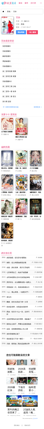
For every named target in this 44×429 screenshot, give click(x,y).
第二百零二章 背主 (9, 96)
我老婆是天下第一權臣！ (16, 339)
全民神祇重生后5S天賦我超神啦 (18, 277)
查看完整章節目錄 (12, 107)
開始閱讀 (21, 32)
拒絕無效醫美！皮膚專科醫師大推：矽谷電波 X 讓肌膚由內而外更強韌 (11, 370)
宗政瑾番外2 (7, 81)
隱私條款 (17, 425)
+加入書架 (32, 32)
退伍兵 (9, 297)
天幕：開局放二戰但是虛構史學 (18, 344)
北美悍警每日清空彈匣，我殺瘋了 (19, 319)
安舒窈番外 (6, 46)
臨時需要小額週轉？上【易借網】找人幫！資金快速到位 (32, 389)
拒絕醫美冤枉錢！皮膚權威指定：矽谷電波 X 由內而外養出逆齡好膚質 (32, 370)
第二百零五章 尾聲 (9, 76)
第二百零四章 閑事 (9, 71)
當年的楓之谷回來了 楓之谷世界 (14, 411)
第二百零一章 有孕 (9, 91)
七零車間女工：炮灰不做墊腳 (17, 272)
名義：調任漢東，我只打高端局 (18, 267)
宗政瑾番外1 (7, 66)
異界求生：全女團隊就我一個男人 (19, 282)
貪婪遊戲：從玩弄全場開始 (16, 258)
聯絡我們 (27, 425)
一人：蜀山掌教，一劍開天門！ (18, 292)
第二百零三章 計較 (9, 86)
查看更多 (38, 107)
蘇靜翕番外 (6, 56)
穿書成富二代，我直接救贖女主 (18, 287)
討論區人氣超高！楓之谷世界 (29, 411)
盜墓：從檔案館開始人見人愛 (17, 329)
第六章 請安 (6, 101)
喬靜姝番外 (6, 61)
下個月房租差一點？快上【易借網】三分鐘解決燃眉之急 (21, 389)
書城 (20, 3)
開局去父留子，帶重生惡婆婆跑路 (19, 324)
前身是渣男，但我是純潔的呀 (17, 307)
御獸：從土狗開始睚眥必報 (16, 262)
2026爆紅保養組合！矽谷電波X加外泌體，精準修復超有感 (11, 389)
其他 (8, 11)
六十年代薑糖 (34, 168)
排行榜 (33, 3)
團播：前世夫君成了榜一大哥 (17, 302)
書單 (26, 3)
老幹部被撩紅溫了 (13, 334)
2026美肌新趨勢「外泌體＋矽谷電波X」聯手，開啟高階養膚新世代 (22, 370)
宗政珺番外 (6, 51)
